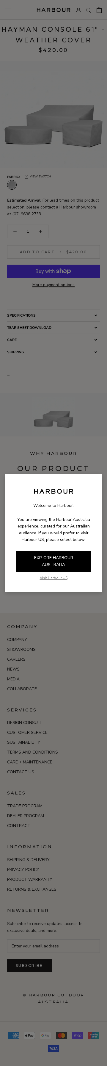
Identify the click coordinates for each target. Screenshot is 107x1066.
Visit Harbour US (53, 578)
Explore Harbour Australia (53, 561)
